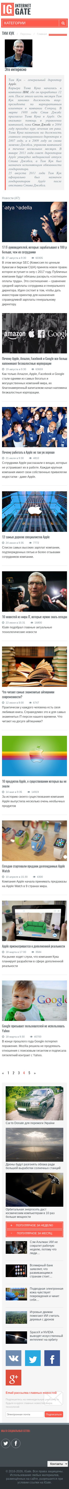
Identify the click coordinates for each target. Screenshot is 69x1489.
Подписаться (54, 1414)
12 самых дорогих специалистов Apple (26, 537)
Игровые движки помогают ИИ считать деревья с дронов (44, 1315)
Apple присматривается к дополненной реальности (33, 946)
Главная (42, 33)
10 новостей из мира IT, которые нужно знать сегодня (35, 616)
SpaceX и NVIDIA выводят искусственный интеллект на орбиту (46, 1336)
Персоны (26, 33)
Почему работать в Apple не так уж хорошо (28, 452)
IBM (26, 92)
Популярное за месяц (34, 1233)
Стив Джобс (41, 124)
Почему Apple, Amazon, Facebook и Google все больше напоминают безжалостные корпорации (35, 361)
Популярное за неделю (34, 1225)
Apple (12, 84)
